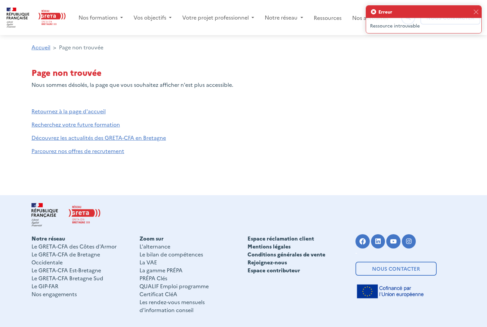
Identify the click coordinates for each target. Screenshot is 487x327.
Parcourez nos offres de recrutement (77, 150)
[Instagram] (409, 241)
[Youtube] (393, 241)
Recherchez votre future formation (75, 124)
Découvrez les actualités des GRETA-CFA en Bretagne (98, 137)
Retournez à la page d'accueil (68, 111)
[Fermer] (475, 11)
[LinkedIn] (378, 241)
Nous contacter (396, 268)
